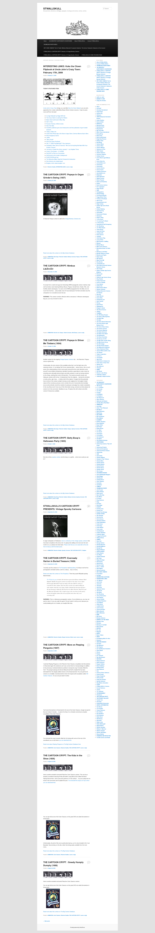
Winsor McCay (100, 734)
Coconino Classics (101, 154)
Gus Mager (99, 554)
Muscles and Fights (101, 255)
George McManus (101, 546)
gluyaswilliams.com (102, 202)
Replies (84, 550)
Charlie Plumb (100, 466)
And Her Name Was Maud (103, 402)
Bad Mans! (99, 409)
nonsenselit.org (100, 263)
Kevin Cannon (100, 234)
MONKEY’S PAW (101, 99)
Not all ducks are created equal (54, 161)
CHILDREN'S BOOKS (102, 472)
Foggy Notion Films (101, 197)
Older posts (46, 921)
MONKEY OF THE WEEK (103, 619)
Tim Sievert (99, 352)
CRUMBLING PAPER (102, 488)
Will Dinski (99, 371)
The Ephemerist (100, 335)
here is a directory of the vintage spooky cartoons (74, 541)
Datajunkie (99, 175)
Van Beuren (99, 707)
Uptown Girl (100, 364)
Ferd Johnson (100, 519)
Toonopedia (99, 357)
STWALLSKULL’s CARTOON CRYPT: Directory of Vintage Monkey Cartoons (61, 51)
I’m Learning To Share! (102, 221)
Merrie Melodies (101, 613)
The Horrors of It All (101, 339)
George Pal (99, 548)
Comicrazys (99, 164)
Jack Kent (99, 585)
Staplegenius (100, 306)
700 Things (99, 385)
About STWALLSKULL (80, 41)
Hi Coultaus (99, 573)
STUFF (98, 684)
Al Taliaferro (100, 396)
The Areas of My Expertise (103, 316)
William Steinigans (101, 732)
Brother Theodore (101, 421)
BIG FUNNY (99, 414)
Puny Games (100, 284)
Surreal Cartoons (101, 688)
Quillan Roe (99, 286)
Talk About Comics (101, 309)
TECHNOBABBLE (101, 693)
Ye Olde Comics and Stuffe (103, 737)
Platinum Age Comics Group (104, 277)
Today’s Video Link (51, 131)
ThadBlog (99, 313)
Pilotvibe (99, 275)
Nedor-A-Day (100, 257)
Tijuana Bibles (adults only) (103, 350)
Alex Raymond (100, 397)
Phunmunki (99, 274)
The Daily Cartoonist (102, 332)
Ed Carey (99, 503)
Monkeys (99, 623)
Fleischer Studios (52, 167)
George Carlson (100, 543)
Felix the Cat (56, 332)
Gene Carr (99, 541)
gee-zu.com (99, 200)
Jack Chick (99, 582)
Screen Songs (100, 674)
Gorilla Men (99, 212)
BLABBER (99, 420)
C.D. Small (99, 432)
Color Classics (57, 748)
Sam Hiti (99, 294)
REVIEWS (99, 659)
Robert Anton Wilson (102, 287)
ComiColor (99, 484)
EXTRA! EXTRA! (101, 513)
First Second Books (101, 195)
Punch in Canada (101, 282)
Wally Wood (100, 717)
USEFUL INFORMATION (102, 705)
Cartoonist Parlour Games (103, 450)
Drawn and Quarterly (102, 181)
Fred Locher (100, 529)
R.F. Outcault (100, 655)
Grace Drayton (100, 553)
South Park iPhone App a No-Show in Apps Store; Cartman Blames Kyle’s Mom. (67, 133)
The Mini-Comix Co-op (102, 342)
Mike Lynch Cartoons (102, 246)
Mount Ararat (100, 626)
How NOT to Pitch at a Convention (55, 153)
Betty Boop (56, 497)
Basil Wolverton (100, 411)
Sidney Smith (100, 677)
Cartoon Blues (100, 144)
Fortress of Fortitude (102, 198)
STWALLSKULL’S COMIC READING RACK (92, 55)
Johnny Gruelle (100, 599)
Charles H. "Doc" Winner (103, 459)
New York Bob (50, 126)
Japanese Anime (101, 589)
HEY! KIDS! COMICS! (102, 572)
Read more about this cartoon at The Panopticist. (56, 573)
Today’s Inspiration (101, 354)
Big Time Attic (100, 130)
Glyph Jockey (100, 204)
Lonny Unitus (100, 239)
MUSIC (98, 633)
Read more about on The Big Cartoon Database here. (62, 744)
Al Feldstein (100, 394)
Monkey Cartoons (72, 256)
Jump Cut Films (101, 231)
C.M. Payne (99, 433)
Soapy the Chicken (101, 100)
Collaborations (100, 479)
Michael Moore (100, 245)
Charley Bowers (100, 464)
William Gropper (101, 730)
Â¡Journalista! (100, 122)
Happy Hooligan (101, 560)
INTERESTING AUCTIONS (103, 577)
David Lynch (100, 493)
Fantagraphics (100, 192)
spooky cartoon (56, 457)
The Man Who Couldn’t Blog (104, 340)
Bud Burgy (99, 142)
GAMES (98, 539)
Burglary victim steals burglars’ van (55, 163)
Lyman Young (100, 607)
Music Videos (100, 635)
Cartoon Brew (100, 145)
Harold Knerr (100, 563)
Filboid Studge (100, 193)
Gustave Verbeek (101, 556)
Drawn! (98, 183)
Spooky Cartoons (76, 429)
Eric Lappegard (100, 186)
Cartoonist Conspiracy (102, 449)
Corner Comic (100, 169)
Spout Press (100, 304)
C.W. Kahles (100, 435)
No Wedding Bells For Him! (103, 638)
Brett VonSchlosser (101, 137)
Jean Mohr (99, 592)
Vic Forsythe (100, 708)
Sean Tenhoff (100, 301)
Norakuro (99, 640)
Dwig (98, 502)
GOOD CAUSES (100, 551)
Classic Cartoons (101, 152)
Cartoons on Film (101, 149)
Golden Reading (101, 209)
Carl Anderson (100, 437)
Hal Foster (99, 558)
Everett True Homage (102, 512)
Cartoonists (99, 452)
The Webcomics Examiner (103, 347)
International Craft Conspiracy (104, 224)
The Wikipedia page (52, 579)
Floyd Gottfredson (101, 522)
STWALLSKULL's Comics (103, 686)
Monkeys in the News (102, 251)
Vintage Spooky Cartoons (67, 359)
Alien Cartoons (100, 399)
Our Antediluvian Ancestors (103, 648)
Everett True (100, 510)
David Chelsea (100, 491)
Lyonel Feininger (101, 609)
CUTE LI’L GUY (100, 97)
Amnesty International (102, 110)
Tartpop (98, 311)
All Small (99, 108)
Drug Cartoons (100, 500)
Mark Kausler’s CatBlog (102, 241)
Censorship (99, 455)
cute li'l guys (100, 490)
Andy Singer (100, 111)
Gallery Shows (100, 537)
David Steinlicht (100, 176)
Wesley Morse (100, 725)
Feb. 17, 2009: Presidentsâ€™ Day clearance (58, 143)
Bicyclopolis (100, 128)
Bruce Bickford (100, 423)
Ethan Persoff (100, 188)
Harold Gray (100, 561)
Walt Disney (74, 332)
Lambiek (99, 236)
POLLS (98, 652)
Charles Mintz (100, 461)
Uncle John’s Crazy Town (50, 108)
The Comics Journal (102, 328)
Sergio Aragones (101, 676)
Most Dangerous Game (52, 135)
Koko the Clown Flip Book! (53, 141)
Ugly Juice (99, 359)
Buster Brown (100, 428)
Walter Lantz (73, 637)
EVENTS (99, 507)
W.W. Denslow (100, 715)
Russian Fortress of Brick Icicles (55, 124)
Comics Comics (100, 168)
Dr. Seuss (99, 498)
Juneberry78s (100, 233)
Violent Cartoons (67, 332)
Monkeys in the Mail (102, 625)
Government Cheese (102, 214)
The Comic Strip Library (103, 327)
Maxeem (99, 243)
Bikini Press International (103, 132)
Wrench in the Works (102, 373)
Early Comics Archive (102, 185)
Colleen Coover (100, 156)
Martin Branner (100, 611)
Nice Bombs (100, 262)
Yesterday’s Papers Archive (103, 376)
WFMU (98, 369)
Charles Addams (101, 457)
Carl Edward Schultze (102, 440)
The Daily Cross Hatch (102, 333)
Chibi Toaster (100, 151)
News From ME (100, 260)
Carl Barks (99, 438)
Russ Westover (100, 669)
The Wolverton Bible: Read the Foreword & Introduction (60, 159)
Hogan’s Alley (100, 217)
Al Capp (99, 392)
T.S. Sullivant (100, 691)
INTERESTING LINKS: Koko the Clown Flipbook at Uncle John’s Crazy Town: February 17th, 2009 (62, 69)
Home (45, 41)
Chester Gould (100, 469)
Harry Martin (100, 568)
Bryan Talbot (100, 425)
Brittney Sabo (100, 140)
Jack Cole (99, 584)
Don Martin (99, 496)
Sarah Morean (100, 296)
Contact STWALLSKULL (93, 41)
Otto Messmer (100, 645)
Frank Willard (100, 527)
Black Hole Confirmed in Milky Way (55, 120)
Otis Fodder (99, 268)
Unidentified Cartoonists (103, 703)
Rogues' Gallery (100, 664)
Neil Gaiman (100, 258)
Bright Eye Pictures (101, 139)
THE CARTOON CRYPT (75, 550)
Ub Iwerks (99, 701)
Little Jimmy (100, 604)
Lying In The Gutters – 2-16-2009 (55, 151)
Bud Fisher (99, 426)
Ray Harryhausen (101, 657)
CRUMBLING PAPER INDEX (50, 44)
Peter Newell (100, 650)
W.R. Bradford (100, 713)
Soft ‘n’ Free (49, 122)
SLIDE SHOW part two (52, 157)
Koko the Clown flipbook (74, 108)
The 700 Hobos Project (102, 315)
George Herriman (101, 544)
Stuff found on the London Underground (56, 155)
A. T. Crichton (100, 387)
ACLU (98, 106)
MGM (98, 614)
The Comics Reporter (102, 330)
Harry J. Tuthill (100, 566)
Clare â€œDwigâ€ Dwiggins (103, 474)
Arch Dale (99, 406)
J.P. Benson (100, 580)
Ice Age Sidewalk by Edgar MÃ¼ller (55, 116)
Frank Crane (100, 524)
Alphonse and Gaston (102, 401)
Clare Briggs (100, 476)
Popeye (78, 256)
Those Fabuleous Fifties (103, 349)
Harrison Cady (100, 565)
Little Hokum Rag (101, 238)
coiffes (48, 137)
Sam (98, 671)
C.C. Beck (99, 430)
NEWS (98, 636)
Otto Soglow (100, 647)
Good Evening (100, 210)
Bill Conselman (100, 416)
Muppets (99, 631)
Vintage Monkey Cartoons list (72, 218)
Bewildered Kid (100, 127)
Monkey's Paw (100, 621)
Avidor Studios (100, 120)
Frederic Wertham (101, 532)
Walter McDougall (101, 724)
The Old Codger (100, 344)
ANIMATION (50, 256)
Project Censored (101, 280)
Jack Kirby (99, 587)
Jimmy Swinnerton (101, 595)
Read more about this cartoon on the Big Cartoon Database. (59, 253)
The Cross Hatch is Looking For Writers (56, 118)
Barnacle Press (100, 125)
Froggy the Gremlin (101, 536)
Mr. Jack (99, 630)
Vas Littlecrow (100, 366)
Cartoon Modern (101, 147)
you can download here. (65, 740)
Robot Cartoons (100, 662)
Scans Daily (99, 298)
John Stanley (100, 597)
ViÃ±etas (99, 368)
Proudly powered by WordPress (77, 927)
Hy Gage (99, 575)
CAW (98, 454)
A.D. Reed (99, 391)
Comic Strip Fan (101, 161)
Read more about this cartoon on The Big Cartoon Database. (59, 851)
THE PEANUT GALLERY (103, 698)
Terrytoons (99, 695)
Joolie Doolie (100, 229)
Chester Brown (100, 467)
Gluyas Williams (101, 549)
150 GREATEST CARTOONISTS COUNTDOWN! (60, 41)
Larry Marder (100, 602)
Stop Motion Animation (102, 683)
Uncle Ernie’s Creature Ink (103, 361)
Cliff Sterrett (100, 478)
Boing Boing (72, 567)
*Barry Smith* (50, 139)
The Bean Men (100, 318)
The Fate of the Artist (102, 337)
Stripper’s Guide (101, 308)
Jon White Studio (101, 227)
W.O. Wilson (100, 712)
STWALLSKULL (52, 8)
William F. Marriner (101, 729)
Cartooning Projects (102, 447)
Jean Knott (99, 590)
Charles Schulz (100, 462)
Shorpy (98, 303)
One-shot (99, 643)
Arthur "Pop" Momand (102, 408)
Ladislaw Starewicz (101, 601)
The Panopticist (63, 567)
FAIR (98, 190)
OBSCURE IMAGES (101, 642)
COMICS (99, 486)
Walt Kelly (99, 720)
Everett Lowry (100, 508)
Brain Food (99, 135)
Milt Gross (99, 616)
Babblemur (99, 123)
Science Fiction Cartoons (103, 672)
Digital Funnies (100, 178)
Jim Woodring (100, 226)
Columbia (99, 483)
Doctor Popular (100, 180)
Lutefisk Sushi (100, 606)
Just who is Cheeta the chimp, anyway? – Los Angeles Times (62, 149)
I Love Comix (100, 219)
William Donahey (101, 727)
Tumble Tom (100, 700)
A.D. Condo (99, 389)
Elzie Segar (56, 256)
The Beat (99, 320)
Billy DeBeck (100, 418)
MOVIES (99, 628)
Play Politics (100, 279)
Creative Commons (101, 171)
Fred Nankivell (100, 531)
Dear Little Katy (100, 495)
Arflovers (99, 115)
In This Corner (100, 222)
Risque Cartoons (66, 637)
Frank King (99, 525)
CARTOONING (100, 442)
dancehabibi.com (101, 173)
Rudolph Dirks (100, 667)
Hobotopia (99, 216)
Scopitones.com (101, 299)
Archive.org (99, 113)
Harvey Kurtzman (101, 570)
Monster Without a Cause (103, 253)
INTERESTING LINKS (61, 167)
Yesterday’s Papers (101, 374)
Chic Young (99, 471)
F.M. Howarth (100, 515)
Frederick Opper (101, 534)
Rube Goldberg (100, 666)
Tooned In (99, 356)
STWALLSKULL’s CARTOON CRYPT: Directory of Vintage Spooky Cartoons (61, 55)
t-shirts (98, 689)
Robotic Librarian (101, 289)
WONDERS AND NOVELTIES (104, 736)
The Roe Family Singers (103, 345)
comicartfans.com (101, 163)
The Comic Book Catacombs (104, 321)
